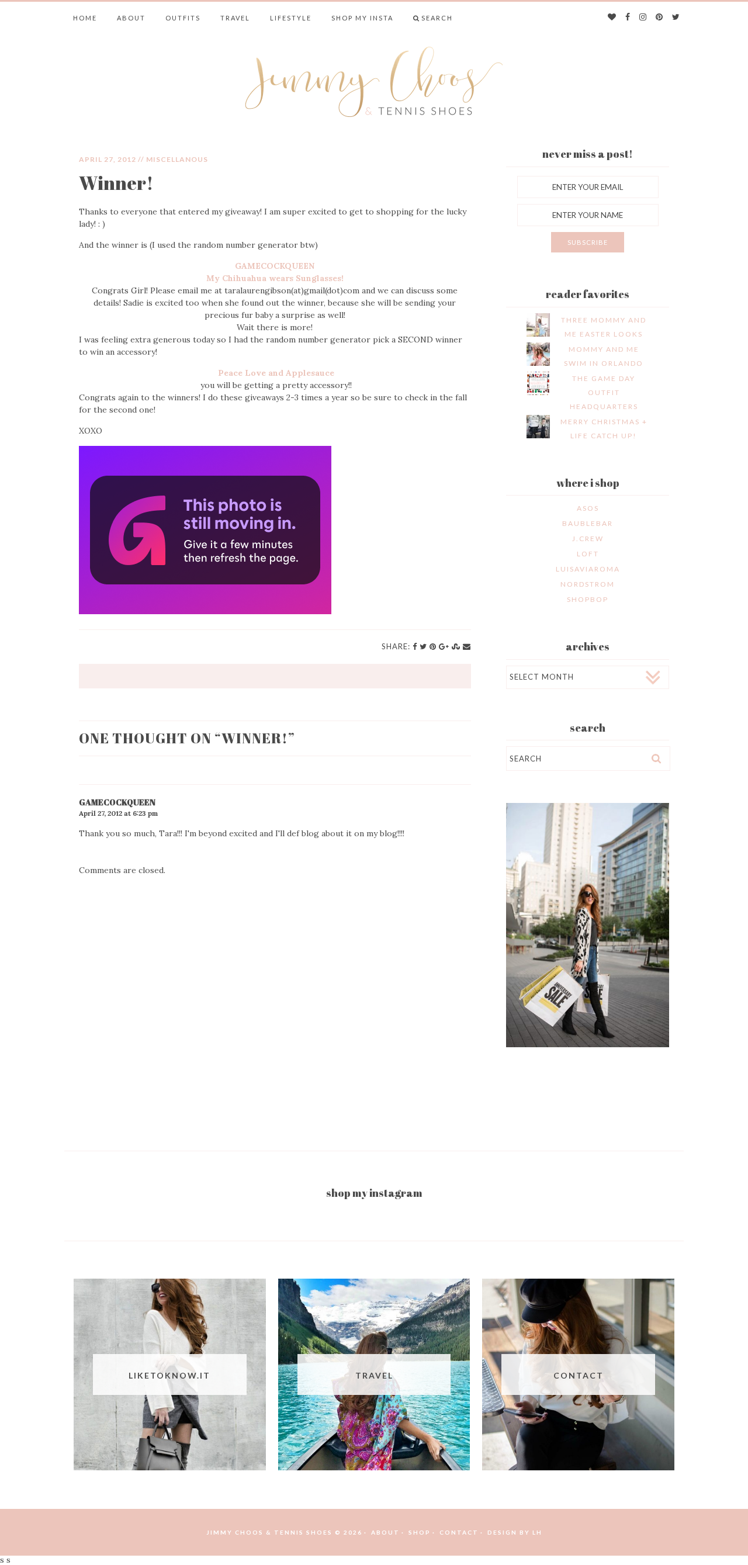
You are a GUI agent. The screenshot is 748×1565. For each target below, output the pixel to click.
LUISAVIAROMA (588, 569)
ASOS (588, 508)
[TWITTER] (676, 18)
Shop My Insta (362, 18)
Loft (588, 553)
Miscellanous (177, 159)
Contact (459, 1532)
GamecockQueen (117, 802)
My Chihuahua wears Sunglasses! (275, 278)
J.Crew (588, 538)
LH (537, 1532)
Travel (235, 18)
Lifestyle (290, 18)
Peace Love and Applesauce (276, 373)
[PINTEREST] (660, 18)
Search (437, 18)
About (131, 18)
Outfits (182, 18)
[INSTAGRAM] (643, 18)
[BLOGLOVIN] (612, 18)
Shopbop (587, 599)
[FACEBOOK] (628, 18)
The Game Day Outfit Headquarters (604, 392)
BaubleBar (587, 523)
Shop (419, 1532)
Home (85, 18)
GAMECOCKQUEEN (274, 266)
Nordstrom (587, 584)
